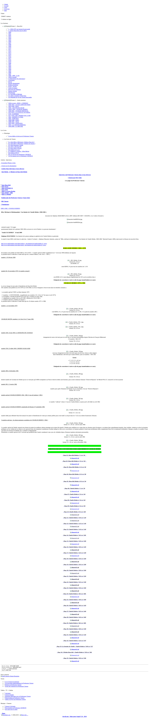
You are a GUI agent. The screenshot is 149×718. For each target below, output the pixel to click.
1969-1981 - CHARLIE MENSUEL (18, 111)
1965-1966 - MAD (13, 106)
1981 (9, 65)
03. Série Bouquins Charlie (15, 145)
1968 (9, 44)
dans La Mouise (6, 194)
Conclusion (11, 80)
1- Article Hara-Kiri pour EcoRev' (17, 30)
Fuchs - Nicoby (12, 86)
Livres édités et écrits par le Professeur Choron (21, 136)
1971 (9, 49)
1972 (9, 51)
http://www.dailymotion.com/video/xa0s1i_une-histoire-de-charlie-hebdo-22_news (23, 245)
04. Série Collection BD (14, 146)
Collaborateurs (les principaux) (16, 78)
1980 (9, 63)
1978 (9, 60)
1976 (9, 57)
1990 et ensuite (12, 77)
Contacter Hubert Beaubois (11, 676)
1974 (9, 54)
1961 (9, 34)
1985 (9, 71)
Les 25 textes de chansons (12, 681)
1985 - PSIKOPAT (13, 118)
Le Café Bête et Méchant (15, 94)
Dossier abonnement (13, 83)
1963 (9, 37)
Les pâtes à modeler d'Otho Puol (17, 95)
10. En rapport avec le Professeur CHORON (20, 156)
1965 (9, 40)
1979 (9, 61)
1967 (9, 43)
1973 (9, 52)
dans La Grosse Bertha (8, 191)
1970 (9, 47)
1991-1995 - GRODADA (15, 123)
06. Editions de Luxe (14, 150)
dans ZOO (5, 189)
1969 (9, 46)
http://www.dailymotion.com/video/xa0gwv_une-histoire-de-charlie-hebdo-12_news (24, 243)
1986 (9, 72)
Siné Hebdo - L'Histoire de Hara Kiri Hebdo (14, 172)
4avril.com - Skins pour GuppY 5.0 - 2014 (74, 716)
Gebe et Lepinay (12, 88)
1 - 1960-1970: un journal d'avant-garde (19, 29)
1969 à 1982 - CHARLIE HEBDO (18, 109)
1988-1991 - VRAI (13, 121)
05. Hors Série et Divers (14, 148)
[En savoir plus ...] (24, 715)
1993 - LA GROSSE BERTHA (17, 125)
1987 (9, 74)
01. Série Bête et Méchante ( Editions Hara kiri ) (21, 142)
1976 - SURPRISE (13, 114)
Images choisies (12, 91)
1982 (9, 66)
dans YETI (5, 186)
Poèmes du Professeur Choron (13, 685)
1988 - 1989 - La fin (13, 75)
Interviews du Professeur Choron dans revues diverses (75, 175)
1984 (9, 69)
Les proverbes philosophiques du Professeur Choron (19, 683)
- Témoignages (5, 204)
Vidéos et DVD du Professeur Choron (15, 699)
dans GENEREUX (7, 188)
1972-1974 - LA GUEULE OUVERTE (19, 112)
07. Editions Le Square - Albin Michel (18, 151)
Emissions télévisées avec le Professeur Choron (18, 696)
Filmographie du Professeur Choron (14, 698)
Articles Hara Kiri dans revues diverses (12, 168)
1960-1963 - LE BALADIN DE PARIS (19, 104)
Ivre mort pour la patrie (11, 709)
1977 (9, 58)
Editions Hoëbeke (13, 85)
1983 (9, 68)
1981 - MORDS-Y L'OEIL (15, 117)
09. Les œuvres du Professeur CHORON (19, 154)
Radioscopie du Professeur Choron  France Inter (15, 198)
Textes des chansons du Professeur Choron (16, 686)
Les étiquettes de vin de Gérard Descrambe (20, 97)
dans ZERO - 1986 (7, 193)
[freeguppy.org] (6, 715)
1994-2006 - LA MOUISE (15, 126)
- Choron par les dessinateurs (8, 166)
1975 (9, 55)
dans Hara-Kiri (6, 185)
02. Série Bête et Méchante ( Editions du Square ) (21, 143)
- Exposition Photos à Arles (8, 163)
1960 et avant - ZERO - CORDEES (18, 103)
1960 (9, 32)
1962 (9, 35)
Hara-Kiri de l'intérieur (14, 89)
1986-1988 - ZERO (13, 120)
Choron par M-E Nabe (75, 177)
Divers (10, 82)
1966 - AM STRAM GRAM (16, 108)
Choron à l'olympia (10, 706)
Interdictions (11, 92)
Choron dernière (9, 695)
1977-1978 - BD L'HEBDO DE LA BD (19, 115)
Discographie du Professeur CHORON (15, 708)
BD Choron (4, 201)
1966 (9, 41)
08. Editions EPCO (13, 153)
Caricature (8, 693)
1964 (9, 38)
